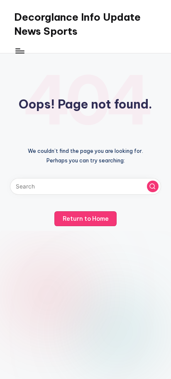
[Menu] (19, 50)
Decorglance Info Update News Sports (77, 24)
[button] (153, 186)
